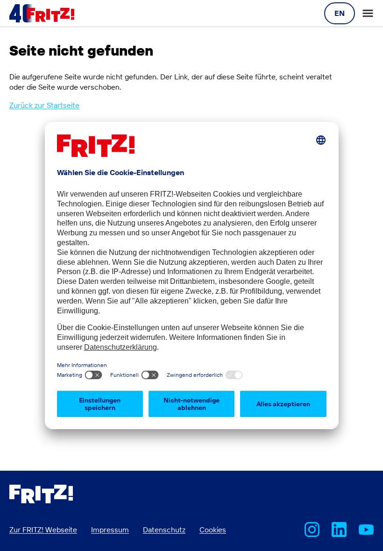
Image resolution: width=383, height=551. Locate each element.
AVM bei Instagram (312, 529)
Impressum (110, 529)
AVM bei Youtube (366, 529)
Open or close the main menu (368, 13)
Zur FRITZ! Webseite (43, 529)
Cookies (212, 529)
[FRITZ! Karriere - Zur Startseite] (41, 13)
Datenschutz (164, 529)
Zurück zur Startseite (44, 105)
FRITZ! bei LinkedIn (339, 529)
